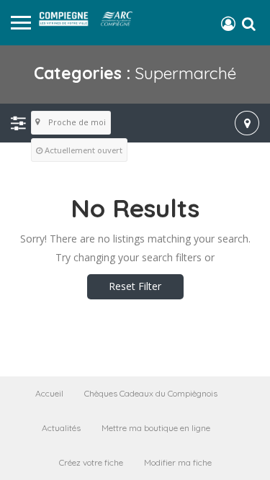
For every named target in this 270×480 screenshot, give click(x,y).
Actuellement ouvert (83, 150)
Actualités (61, 427)
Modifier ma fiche (178, 462)
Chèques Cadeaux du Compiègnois (150, 393)
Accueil (49, 393)
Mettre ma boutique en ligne (156, 427)
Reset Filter (135, 286)
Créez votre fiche (91, 462)
